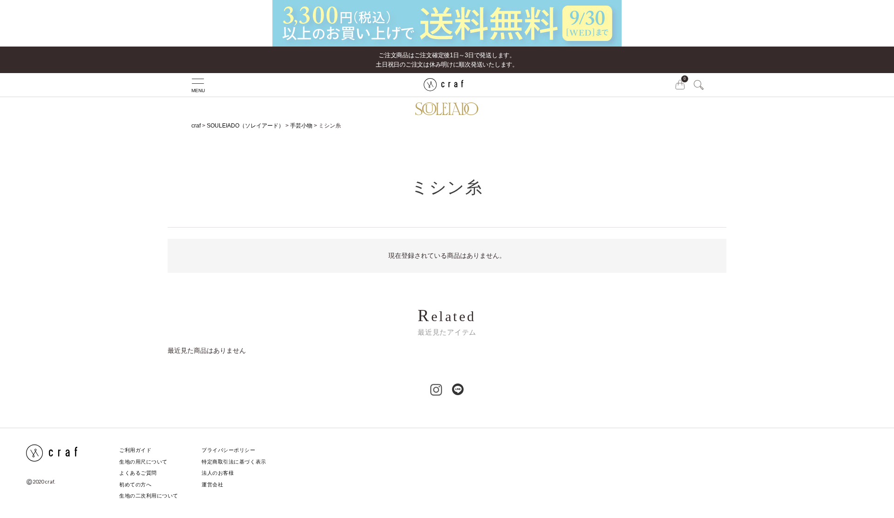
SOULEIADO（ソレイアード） (245, 125)
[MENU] (179, 84)
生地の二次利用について (148, 495)
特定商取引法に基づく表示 (234, 461)
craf (196, 125)
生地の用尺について (143, 461)
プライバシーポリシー (229, 450)
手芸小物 (301, 125)
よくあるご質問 (138, 473)
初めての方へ (135, 484)
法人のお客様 (218, 473)
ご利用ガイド (135, 450)
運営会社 (212, 484)
